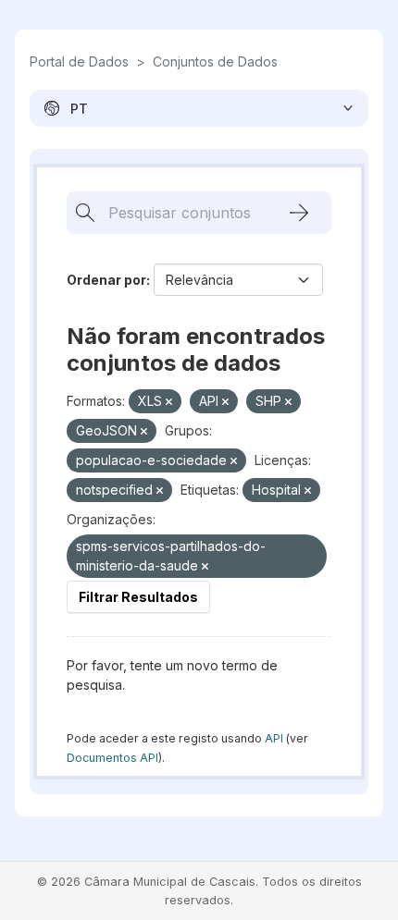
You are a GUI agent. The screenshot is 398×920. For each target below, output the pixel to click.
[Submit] (299, 212)
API (274, 738)
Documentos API (112, 758)
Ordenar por (106, 280)
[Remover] (169, 402)
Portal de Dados (79, 61)
